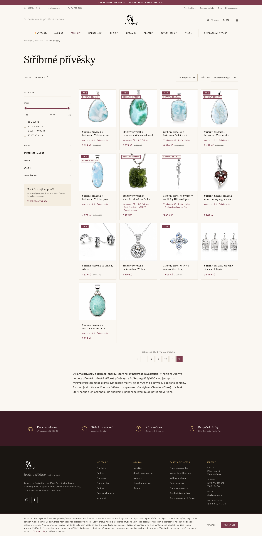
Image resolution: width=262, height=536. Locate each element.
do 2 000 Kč (33, 122)
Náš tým (137, 468)
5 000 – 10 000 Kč (36, 131)
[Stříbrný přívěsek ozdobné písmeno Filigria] (219, 242)
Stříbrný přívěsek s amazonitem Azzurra (93, 326)
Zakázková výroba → (38, 201)
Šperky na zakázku (143, 473)
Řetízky (114, 33)
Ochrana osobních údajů (182, 498)
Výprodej (101, 498)
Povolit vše (229, 525)
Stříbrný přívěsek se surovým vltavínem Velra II (138, 197)
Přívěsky (76, 33)
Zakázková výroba (217, 33)
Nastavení (211, 525)
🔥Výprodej (41, 33)
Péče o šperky (177, 483)
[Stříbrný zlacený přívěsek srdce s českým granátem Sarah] (219, 172)
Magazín (137, 478)
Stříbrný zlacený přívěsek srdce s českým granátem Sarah (218, 197)
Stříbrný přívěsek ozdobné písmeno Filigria (218, 267)
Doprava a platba (207, 8)
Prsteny (148, 33)
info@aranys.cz (54, 8)
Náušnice (58, 33)
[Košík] (236, 20)
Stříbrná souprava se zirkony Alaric (97, 267)
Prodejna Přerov (190, 8)
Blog (220, 8)
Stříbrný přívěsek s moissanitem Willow (134, 267)
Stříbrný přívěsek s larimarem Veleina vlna (216, 133)
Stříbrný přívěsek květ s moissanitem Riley (176, 267)
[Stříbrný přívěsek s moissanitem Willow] (138, 242)
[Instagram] (27, 500)
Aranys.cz (28, 41)
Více (187, 33)
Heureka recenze (231, 8)
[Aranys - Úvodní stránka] (131, 20)
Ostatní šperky (169, 33)
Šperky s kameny (105, 493)
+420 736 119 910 (33, 8)
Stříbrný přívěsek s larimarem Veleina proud (95, 197)
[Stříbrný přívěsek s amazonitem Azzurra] (97, 301)
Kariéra (137, 488)
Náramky (131, 33)
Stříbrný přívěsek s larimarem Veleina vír (175, 133)
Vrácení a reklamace (180, 473)
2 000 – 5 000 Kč (36, 126)
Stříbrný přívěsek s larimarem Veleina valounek (138, 133)
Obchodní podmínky (180, 493)
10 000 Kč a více (35, 135)
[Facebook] (35, 500)
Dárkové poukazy (179, 488)
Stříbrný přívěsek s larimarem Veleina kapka (95, 133)
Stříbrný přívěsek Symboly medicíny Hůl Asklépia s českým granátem (178, 197)
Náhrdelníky (95, 33)
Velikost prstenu (178, 478)
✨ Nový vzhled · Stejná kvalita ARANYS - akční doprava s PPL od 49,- (131, 2)
